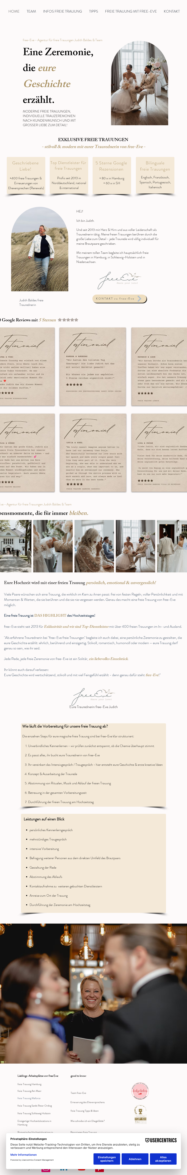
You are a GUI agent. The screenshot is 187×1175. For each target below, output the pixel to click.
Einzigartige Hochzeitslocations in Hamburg (34, 1122)
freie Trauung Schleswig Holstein (34, 1113)
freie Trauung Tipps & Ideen (85, 1111)
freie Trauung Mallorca (29, 1098)
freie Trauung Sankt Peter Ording (35, 1105)
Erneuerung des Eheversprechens (87, 1102)
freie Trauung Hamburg (29, 1084)
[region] (40, 249)
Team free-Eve (78, 1093)
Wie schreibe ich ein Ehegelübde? (87, 1121)
